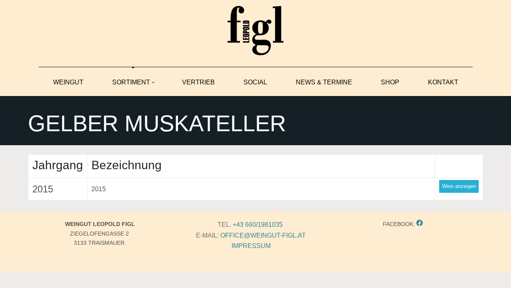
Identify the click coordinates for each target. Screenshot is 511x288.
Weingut (68, 82)
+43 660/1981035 (258, 224)
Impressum (251, 245)
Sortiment (131, 82)
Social (255, 82)
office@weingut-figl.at (263, 235)
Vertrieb (198, 82)
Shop (390, 82)
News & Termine (324, 82)
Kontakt (443, 82)
